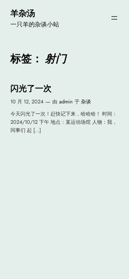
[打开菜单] (114, 18)
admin (66, 101)
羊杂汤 (22, 13)
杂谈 (86, 101)
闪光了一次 (31, 88)
